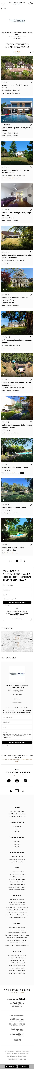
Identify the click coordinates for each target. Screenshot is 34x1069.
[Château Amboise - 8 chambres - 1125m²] (17, 323)
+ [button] (31, 633)
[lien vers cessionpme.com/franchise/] (17, 1035)
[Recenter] (31, 639)
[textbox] (17, 586)
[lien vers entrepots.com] (17, 1029)
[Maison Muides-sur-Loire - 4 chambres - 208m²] (17, 238)
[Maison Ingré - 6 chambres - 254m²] (17, 450)
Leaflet (24, 651)
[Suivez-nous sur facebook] (9, 780)
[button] (17, 599)
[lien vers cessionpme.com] (17, 1019)
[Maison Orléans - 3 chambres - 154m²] (17, 490)
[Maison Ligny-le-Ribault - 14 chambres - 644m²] (17, 68)
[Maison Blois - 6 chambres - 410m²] (17, 530)
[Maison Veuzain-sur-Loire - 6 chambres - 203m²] (17, 153)
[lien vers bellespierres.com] (17, 1024)
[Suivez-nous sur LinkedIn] (25, 780)
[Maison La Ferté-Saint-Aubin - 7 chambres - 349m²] (17, 365)
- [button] (31, 636)
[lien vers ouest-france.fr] (17, 1040)
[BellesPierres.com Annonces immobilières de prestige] (17, 3)
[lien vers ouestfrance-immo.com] (17, 1015)
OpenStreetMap (29, 651)
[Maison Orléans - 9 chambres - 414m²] (17, 280)
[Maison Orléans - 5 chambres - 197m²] (17, 408)
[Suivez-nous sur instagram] (17, 780)
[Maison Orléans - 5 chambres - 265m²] (17, 195)
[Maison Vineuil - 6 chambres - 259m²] (17, 110)
